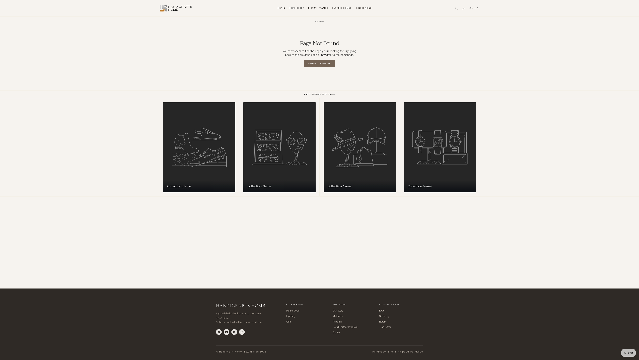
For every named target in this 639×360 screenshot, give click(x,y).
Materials (338, 316)
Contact (337, 332)
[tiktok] (242, 332)
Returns (383, 321)
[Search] (456, 8)
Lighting (290, 316)
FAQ (381, 310)
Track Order (385, 327)
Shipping (384, 316)
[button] (463, 8)
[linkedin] (226, 332)
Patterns (337, 321)
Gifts (288, 321)
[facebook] (219, 332)
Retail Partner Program (345, 327)
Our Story (338, 310)
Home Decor (296, 8)
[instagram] (234, 332)
